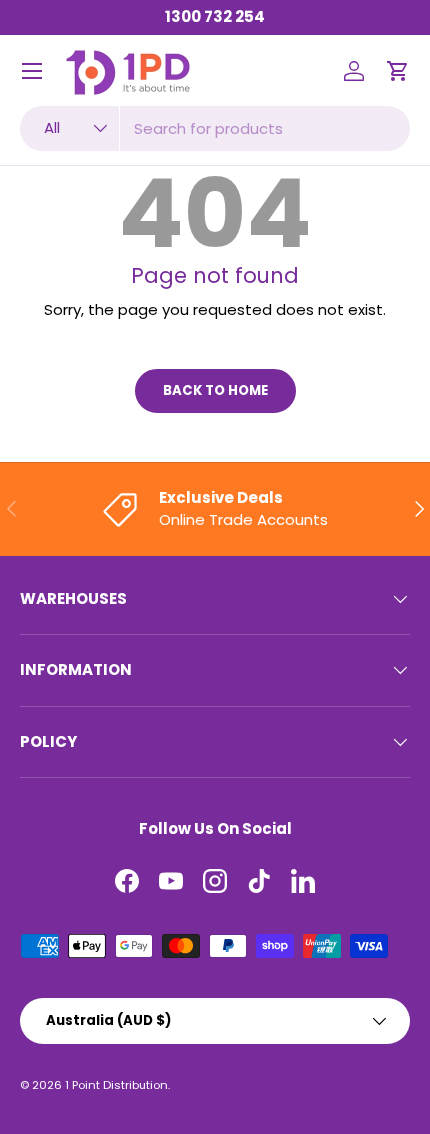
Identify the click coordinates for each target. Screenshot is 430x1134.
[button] (398, 71)
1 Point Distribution (116, 1085)
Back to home (215, 390)
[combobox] (215, 128)
